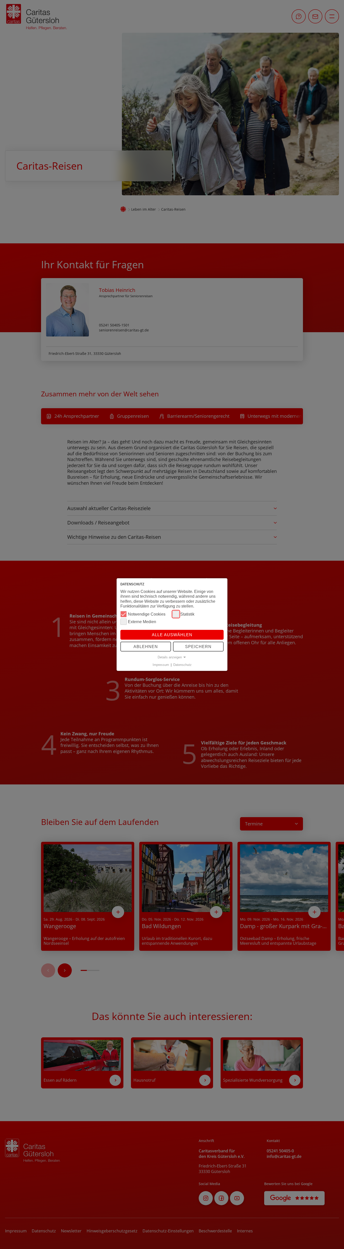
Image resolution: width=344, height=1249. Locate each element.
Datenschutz (182, 665)
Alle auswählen (172, 635)
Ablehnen (145, 647)
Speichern (198, 647)
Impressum (161, 665)
